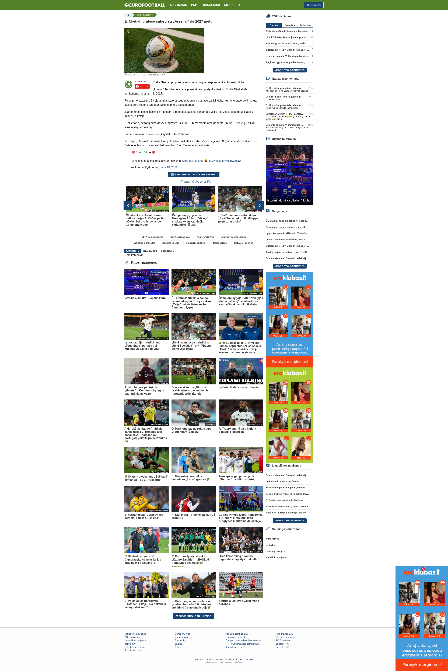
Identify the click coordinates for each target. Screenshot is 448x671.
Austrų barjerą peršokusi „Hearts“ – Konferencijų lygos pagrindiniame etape (307, 252)
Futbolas (249, 659)
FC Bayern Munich (285, 637)
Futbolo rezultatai (133, 650)
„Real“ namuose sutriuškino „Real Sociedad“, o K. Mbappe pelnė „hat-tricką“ (308, 239)
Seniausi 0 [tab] (167, 250)
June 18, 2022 (169, 167)
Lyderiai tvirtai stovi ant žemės (282, 481)
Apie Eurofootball (214, 659)
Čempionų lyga (182, 633)
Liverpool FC (282, 643)
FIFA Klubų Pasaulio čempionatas (242, 643)
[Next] (259, 205)
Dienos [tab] (274, 25)
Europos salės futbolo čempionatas (243, 640)
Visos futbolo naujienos (193, 616)
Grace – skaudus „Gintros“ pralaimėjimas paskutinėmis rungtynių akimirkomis (309, 258)
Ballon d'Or (129, 643)
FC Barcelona (283, 640)
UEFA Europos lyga (180, 237)
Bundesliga (180, 640)
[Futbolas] (128, 15)
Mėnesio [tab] (305, 25)
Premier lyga (181, 637)
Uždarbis (270, 545)
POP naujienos (132, 637)
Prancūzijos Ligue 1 (195, 243)
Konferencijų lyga (205, 237)
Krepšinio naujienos (277, 557)
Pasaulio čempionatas (236, 633)
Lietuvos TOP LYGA (244, 243)
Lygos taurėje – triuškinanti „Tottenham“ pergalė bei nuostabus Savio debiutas (309, 233)
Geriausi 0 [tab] (132, 250)
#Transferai (187, 181)
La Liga (178, 643)
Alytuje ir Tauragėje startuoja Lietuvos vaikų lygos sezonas (298, 512)
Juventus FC (282, 647)
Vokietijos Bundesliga (144, 243)
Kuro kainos (272, 538)
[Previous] (128, 205)
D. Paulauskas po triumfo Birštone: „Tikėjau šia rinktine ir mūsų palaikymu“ (307, 500)
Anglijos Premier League (233, 237)
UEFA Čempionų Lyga (152, 237)
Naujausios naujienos (135, 633)
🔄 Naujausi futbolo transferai (193, 174)
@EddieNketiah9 (193, 160)
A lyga (178, 647)
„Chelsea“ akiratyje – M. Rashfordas (285, 114)
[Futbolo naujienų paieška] (238, 5)
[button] (228, 5)
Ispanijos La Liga (170, 243)
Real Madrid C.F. (284, 633)
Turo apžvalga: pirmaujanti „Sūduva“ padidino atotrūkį (296, 487)
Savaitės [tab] (290, 25)
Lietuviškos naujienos (135, 640)
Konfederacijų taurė (235, 647)
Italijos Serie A (220, 243)
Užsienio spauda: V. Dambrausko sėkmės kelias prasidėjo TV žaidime (303, 56)
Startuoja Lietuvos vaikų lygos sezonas (287, 506)
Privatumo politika (233, 659)
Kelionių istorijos (275, 551)
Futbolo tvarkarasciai (135, 647)
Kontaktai (199, 659)
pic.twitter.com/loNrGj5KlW (224, 160)
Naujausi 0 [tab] (150, 250)
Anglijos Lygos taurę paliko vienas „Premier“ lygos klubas (298, 62)
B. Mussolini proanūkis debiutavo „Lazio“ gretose (293, 88)
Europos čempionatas (236, 637)
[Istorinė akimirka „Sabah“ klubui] (290, 174)
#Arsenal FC (203, 181)
